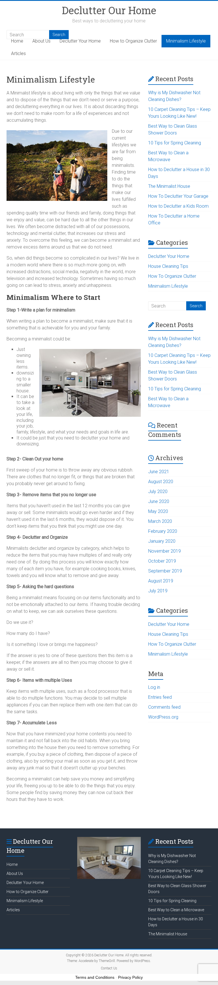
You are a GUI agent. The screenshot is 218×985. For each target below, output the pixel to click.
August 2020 (160, 481)
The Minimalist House (169, 186)
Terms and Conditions (94, 977)
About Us (41, 41)
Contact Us (109, 968)
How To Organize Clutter (172, 276)
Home (17, 41)
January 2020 (161, 541)
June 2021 (158, 471)
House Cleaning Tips (168, 266)
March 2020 (160, 521)
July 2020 (157, 491)
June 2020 (158, 501)
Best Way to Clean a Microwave (176, 910)
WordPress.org (163, 717)
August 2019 (160, 581)
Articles (18, 53)
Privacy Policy (130, 977)
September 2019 (165, 571)
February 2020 (162, 531)
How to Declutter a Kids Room (178, 206)
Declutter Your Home (80, 41)
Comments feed (164, 707)
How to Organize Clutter (133, 41)
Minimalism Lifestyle (186, 41)
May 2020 (158, 511)
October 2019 (162, 561)
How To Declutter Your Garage (178, 196)
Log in (154, 687)
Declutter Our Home (109, 10)
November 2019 (164, 551)
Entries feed (160, 697)
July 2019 (157, 590)
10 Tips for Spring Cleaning (174, 143)
